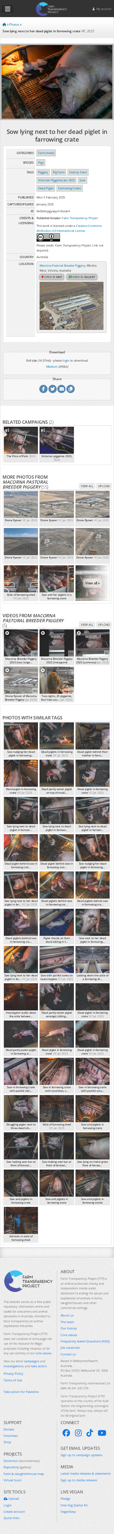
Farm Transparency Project (80, 218)
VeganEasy (68, 1511)
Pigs (41, 162)
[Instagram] (78, 1433)
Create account (14, 1511)
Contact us (68, 1354)
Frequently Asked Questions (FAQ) (85, 1341)
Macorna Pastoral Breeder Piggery (62, 265)
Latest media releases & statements (86, 1473)
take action (39, 1366)
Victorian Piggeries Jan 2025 (56, 180)
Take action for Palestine (21, 1392)
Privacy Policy (13, 1373)
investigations (14, 1366)
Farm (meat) (46, 153)
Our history (69, 1328)
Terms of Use (13, 1380)
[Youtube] (102, 1433)
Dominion (22, 1461)
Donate (9, 1429)
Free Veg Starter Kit (74, 1505)
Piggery (43, 172)
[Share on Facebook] (43, 389)
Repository (17, 1467)
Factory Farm (78, 172)
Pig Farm (59, 172)
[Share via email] (61, 389)
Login (8, 1505)
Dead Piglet (46, 188)
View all (87, 486)
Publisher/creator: (49, 218)
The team (67, 1322)
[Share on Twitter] (52, 389)
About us (67, 1315)
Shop (7, 1442)
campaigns (31, 1361)
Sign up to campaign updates (81, 1455)
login (66, 360)
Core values (69, 1335)
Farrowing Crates (69, 188)
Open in (52, 277)
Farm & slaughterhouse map (24, 1474)
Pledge (65, 1498)
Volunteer (11, 1436)
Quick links (11, 1518)
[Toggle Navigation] (7, 9)
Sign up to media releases (79, 1480)
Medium (52, 366)
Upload (104, 486)
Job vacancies (70, 1347)
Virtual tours (12, 1480)
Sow (82, 180)
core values (43, 1353)
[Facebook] (66, 1433)
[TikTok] (89, 1433)
